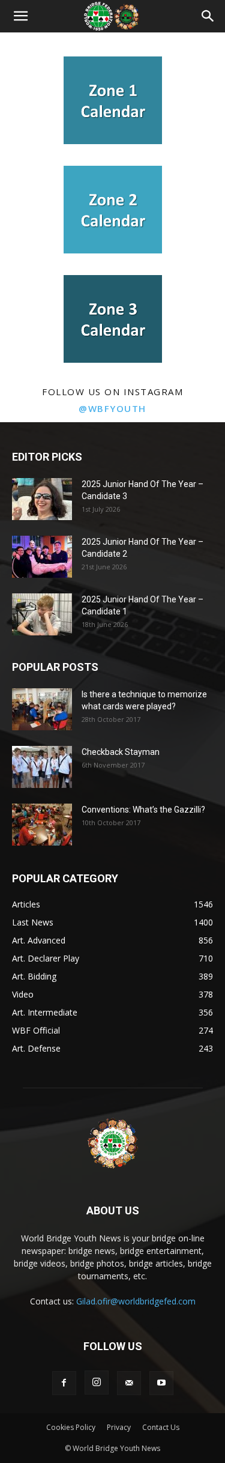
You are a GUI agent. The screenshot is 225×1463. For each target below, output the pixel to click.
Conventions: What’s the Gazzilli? (143, 809)
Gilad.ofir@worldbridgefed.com (136, 1301)
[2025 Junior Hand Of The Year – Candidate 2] (42, 557)
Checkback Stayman (121, 752)
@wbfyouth (112, 408)
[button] (20, 16)
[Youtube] (161, 1383)
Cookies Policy (70, 1427)
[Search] (208, 16)
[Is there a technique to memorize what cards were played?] (42, 709)
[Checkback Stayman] (42, 767)
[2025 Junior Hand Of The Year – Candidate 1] (42, 614)
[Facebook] (64, 1383)
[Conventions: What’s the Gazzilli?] (42, 825)
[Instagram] (97, 1383)
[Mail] (129, 1383)
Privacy (119, 1427)
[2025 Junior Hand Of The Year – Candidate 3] (42, 499)
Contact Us (160, 1427)
